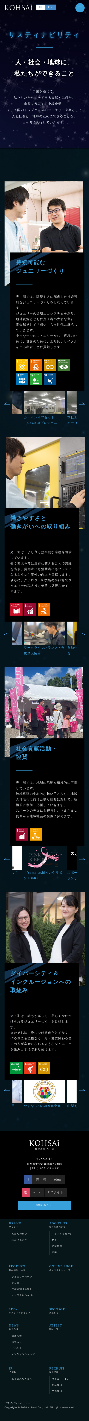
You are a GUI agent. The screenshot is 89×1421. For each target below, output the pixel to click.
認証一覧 (55, 1327)
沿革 (54, 1252)
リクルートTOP (61, 1379)
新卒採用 (57, 1385)
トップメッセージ (62, 1233)
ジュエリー (18, 1283)
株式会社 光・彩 (44, 1149)
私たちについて (58, 1225)
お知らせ (14, 1327)
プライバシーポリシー (17, 1403)
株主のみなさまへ (22, 1379)
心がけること (19, 1240)
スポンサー (57, 1311)
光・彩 (41, 1179)
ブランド (15, 1225)
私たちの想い (19, 1233)
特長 (54, 1240)
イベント (17, 1348)
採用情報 (17, 1336)
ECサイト (56, 1192)
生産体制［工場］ (22, 1289)
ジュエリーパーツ (22, 1276)
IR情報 (12, 1370)
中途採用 (57, 1391)
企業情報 (57, 1246)
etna (57, 1179)
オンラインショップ (61, 1268)
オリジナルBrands (23, 1295)
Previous (7, 404)
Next (82, 404)
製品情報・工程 (17, 1268)
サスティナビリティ (19, 1311)
